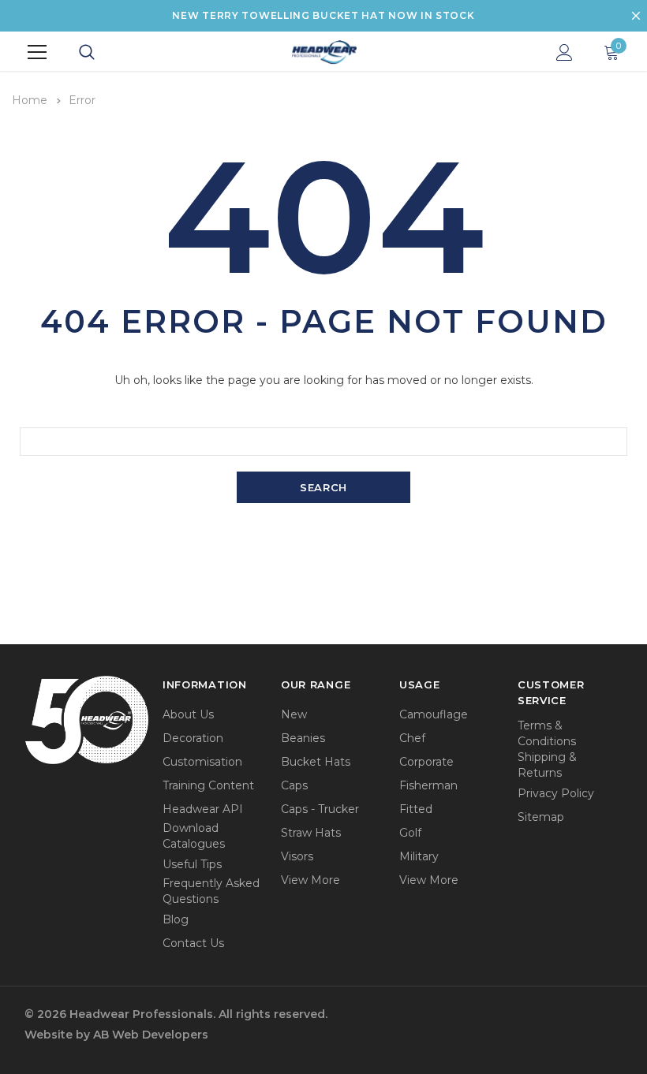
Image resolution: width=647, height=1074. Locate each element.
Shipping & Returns (547, 765)
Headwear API (203, 809)
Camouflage (433, 714)
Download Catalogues (194, 836)
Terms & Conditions (547, 733)
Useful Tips (192, 864)
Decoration (193, 738)
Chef (412, 738)
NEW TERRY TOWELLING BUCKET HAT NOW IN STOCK (323, 15)
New (294, 714)
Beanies (303, 738)
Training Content (208, 785)
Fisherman (428, 785)
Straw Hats (311, 833)
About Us (188, 714)
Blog (176, 919)
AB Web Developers (150, 1034)
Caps (294, 785)
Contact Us (193, 943)
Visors (297, 856)
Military (419, 856)
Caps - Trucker (320, 809)
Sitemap (541, 817)
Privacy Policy (556, 793)
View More (310, 880)
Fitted (415, 809)
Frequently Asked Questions (211, 891)
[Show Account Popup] (564, 52)
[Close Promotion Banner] (636, 16)
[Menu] (37, 52)
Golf (410, 833)
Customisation (202, 762)
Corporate (426, 762)
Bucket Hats (315, 762)
